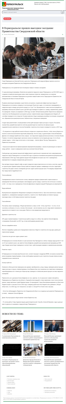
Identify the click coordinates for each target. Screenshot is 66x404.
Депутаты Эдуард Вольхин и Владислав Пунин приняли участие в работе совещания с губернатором (32, 362)
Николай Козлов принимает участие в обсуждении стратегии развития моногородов (52, 338)
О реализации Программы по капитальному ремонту (11, 337)
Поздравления (48, 380)
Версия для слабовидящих (41, 4)
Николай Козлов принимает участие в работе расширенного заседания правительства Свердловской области (54, 362)
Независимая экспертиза (50, 390)
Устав (8, 392)
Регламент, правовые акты (13, 379)
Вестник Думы (10, 380)
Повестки (9, 390)
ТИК (45, 2)
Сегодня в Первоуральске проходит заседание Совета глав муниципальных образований (10, 362)
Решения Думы (10, 382)
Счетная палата (51, 2)
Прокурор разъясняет (50, 392)
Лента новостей (48, 379)
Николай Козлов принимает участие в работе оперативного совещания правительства (32, 337)
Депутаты (9, 394)
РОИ (58, 2)
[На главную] (18, 6)
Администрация (38, 2)
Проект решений (11, 384)
